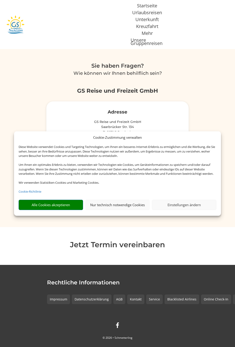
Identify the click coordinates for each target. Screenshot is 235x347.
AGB (119, 299)
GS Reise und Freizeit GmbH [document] (117, 91)
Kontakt (136, 299)
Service (154, 299)
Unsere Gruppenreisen (146, 42)
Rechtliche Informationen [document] (83, 283)
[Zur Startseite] (15, 24)
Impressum (58, 299)
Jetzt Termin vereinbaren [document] (117, 245)
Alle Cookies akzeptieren (51, 205)
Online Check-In (216, 299)
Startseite (147, 6)
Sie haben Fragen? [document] (117, 66)
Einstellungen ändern (184, 205)
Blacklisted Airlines (181, 299)
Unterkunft (147, 20)
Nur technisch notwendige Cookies (117, 205)
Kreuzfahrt (147, 27)
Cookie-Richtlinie (30, 191)
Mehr (147, 34)
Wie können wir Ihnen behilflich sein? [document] (117, 73)
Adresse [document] (117, 112)
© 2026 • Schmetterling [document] (117, 338)
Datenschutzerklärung (92, 299)
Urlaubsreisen (147, 13)
